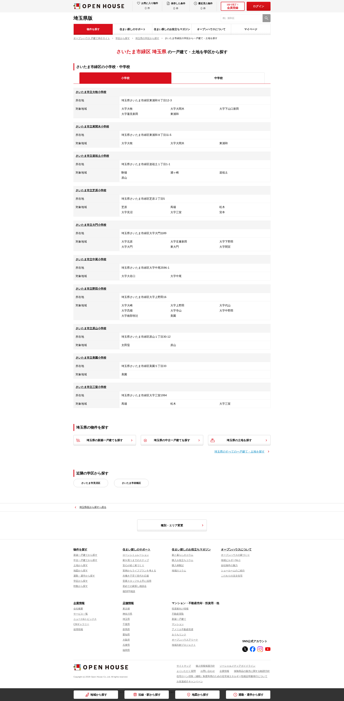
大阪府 (126, 639)
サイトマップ (184, 666)
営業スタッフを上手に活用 (137, 581)
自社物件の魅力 (229, 565)
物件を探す (93, 29)
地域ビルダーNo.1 (230, 560)
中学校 (218, 78)
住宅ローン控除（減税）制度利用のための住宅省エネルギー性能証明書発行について (222, 676)
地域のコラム (179, 570)
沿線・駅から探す (149, 694)
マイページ (250, 29)
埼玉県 (126, 619)
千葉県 (126, 624)
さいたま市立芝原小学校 (91, 190)
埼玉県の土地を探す (239, 440)
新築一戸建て (179, 619)
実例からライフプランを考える (139, 570)
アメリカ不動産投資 (182, 629)
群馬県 (126, 629)
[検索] (267, 18)
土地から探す (80, 565)
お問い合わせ (207, 671)
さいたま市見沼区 (90, 483)
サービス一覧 (80, 613)
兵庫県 (126, 645)
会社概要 (78, 608)
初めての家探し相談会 (135, 586)
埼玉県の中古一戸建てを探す (172, 440)
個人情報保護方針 (205, 666)
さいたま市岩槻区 (131, 483)
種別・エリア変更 (172, 525)
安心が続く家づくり (133, 565)
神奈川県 (127, 613)
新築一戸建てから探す (85, 555)
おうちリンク (179, 634)
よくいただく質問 (186, 671)
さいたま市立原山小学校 (91, 328)
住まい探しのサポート (133, 29)
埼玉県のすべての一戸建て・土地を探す (239, 451)
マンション (178, 624)
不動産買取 (178, 613)
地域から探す (98, 694)
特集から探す (80, 586)
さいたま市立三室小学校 (91, 386)
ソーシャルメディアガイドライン (237, 666)
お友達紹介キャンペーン (190, 681)
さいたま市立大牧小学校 (91, 92)
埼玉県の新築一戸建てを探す (105, 440)
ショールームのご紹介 (233, 570)
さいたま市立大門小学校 (91, 224)
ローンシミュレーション (136, 555)
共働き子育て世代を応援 (136, 575)
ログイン (258, 6)
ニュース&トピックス (85, 619)
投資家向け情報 (180, 608)
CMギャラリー (81, 624)
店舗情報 (128, 603)
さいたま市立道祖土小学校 (92, 155)
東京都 (126, 608)
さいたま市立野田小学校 (91, 288)
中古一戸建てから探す (85, 560)
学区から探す (80, 581)
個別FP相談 (129, 591)
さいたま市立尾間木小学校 (92, 126)
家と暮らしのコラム (182, 555)
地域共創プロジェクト (184, 645)
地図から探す (80, 570)
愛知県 (126, 634)
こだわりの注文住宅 (231, 575)
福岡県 (126, 650)
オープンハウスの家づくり (235, 555)
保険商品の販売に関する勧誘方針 (252, 671)
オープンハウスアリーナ (185, 639)
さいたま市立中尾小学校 (91, 259)
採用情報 (78, 629)
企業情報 (79, 603)
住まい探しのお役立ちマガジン (172, 29)
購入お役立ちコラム (182, 560)
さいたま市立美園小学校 (91, 357)
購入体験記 (178, 565)
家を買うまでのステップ (136, 560)
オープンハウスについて (211, 29)
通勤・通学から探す (84, 575)
